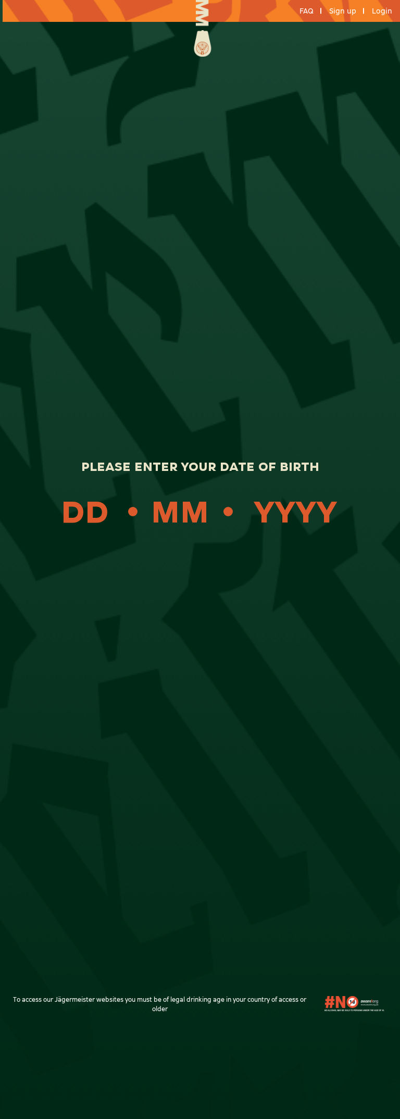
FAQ (306, 11)
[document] (200, 559)
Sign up (342, 11)
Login (382, 11)
